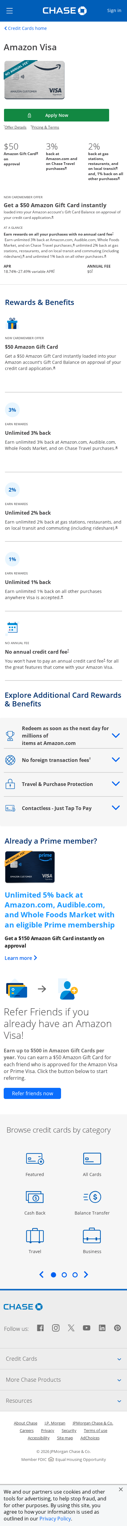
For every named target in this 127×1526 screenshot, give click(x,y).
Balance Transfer (92, 1213)
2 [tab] (64, 1274)
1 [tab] (53, 1274)
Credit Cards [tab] (66, 1358)
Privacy (47, 1430)
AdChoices (90, 1438)
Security (69, 1430)
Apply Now (72, 115)
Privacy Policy (55, 1518)
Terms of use (95, 1430)
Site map (65, 1438)
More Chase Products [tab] (66, 1379)
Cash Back (35, 1213)
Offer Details (16, 127)
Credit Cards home (27, 28)
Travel (37, 1251)
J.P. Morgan (55, 1423)
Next (86, 1274)
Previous (41, 1274)
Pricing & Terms (45, 127)
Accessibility (39, 1438)
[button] (120, 1489)
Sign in (116, 10)
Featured (36, 1174)
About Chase (25, 1423)
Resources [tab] (66, 1400)
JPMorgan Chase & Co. (93, 1423)
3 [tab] (75, 1274)
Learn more (21, 958)
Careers (27, 1430)
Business (93, 1251)
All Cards (93, 1174)
